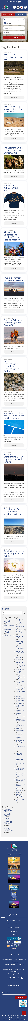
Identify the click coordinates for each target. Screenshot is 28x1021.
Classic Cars (19, 657)
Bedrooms (9, 28)
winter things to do (20, 800)
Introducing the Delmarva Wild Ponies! (11, 188)
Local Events (7, 629)
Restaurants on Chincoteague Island (20, 742)
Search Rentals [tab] (8, 14)
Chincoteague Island (19, 637)
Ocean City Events (20, 710)
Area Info (14, 931)
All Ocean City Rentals (14, 924)
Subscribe (21, 997)
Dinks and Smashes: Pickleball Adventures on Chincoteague (14, 415)
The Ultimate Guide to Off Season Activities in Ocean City (13, 513)
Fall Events (18, 659)
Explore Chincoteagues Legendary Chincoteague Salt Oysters (12, 366)
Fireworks (18, 690)
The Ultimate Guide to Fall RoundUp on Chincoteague (13, 150)
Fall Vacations (19, 669)
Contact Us (14, 935)
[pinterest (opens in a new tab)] (14, 978)
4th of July (18, 620)
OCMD (17, 728)
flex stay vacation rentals (21, 692)
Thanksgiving (19, 773)
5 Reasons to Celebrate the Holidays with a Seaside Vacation (12, 236)
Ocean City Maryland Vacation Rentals (20, 715)
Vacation (18, 792)
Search (5, 613)
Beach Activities (20, 626)
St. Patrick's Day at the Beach (20, 769)
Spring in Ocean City (20, 764)
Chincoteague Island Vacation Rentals (8, 621)
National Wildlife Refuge (20, 706)
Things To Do (7, 636)
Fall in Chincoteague (19, 662)
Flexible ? (8, 23)
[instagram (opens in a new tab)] (18, 978)
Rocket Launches (20, 746)
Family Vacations (20, 678)
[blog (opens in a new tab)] (22, 978)
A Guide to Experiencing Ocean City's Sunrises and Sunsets (13, 458)
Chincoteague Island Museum (20, 647)
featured (18, 686)
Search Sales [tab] (21, 14)
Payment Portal (16, 854)
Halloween (18, 696)
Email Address (6, 993)
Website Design (6, 1019)
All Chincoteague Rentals (14, 920)
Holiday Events (20, 698)
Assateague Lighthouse (19, 622)
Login (8, 854)
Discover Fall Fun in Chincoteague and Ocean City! (13, 322)
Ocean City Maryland (7, 631)
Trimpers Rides (20, 791)
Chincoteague (19, 630)
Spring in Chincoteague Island (19, 759)
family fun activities (18, 672)
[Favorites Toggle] (21, 7)
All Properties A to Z (14, 927)
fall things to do (20, 666)
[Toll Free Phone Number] (14, 7)
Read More (14, 97)
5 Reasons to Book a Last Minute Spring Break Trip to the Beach (8, 821)
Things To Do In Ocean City (20, 785)
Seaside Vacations (21, 750)
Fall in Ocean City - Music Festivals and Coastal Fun (13, 109)
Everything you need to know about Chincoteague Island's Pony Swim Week (8, 812)
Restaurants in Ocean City (20, 736)
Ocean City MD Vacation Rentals (20, 720)
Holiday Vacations (9, 626)
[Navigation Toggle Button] (25, 7)
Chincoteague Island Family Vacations (19, 642)
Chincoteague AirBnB (19, 632)
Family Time (19, 676)
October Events (20, 730)
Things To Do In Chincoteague (20, 780)
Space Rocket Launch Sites (19, 754)
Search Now (14, 37)
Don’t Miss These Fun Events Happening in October (14, 553)
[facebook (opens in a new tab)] (6, 978)
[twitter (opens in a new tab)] (10, 978)
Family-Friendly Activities (20, 682)
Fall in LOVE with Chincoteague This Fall (13, 57)
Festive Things (20, 688)
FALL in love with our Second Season (13, 279)
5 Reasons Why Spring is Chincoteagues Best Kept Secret (8, 828)
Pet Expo (18, 734)
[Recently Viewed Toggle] (18, 7)
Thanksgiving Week (19, 775)
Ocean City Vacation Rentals (20, 724)
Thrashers (18, 789)
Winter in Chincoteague (19, 795)
